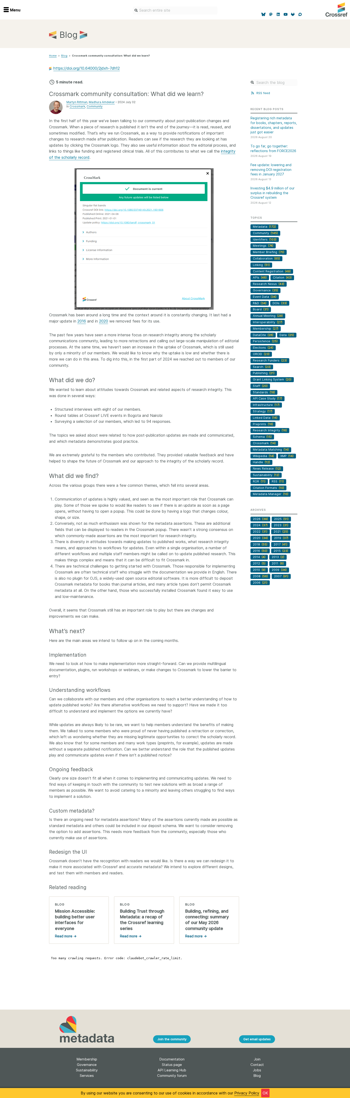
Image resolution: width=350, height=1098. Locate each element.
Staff (260, 386)
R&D (259, 303)
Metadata (264, 226)
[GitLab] (293, 14)
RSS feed (262, 93)
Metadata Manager (270, 494)
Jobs (257, 1070)
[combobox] (175, 10)
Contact (257, 1064)
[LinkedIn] (278, 14)
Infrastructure (266, 405)
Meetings (263, 245)
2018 (260, 544)
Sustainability (266, 475)
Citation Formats (268, 488)
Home (53, 55)
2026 (260, 519)
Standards (264, 392)
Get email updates (257, 1039)
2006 (260, 582)
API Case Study (267, 398)
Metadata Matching (271, 449)
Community (95, 106)
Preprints (263, 424)
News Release (267, 468)
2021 (281, 531)
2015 (281, 551)
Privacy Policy (246, 1093)
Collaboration (266, 258)
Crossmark (77, 106)
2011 (278, 563)
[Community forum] (300, 14)
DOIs (280, 303)
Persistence (265, 341)
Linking (261, 265)
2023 (281, 525)
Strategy (262, 411)
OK (265, 1093)
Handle (261, 462)
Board (261, 309)
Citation (282, 277)
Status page (172, 1064)
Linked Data (265, 417)
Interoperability (267, 322)
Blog (64, 55)
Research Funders (270, 360)
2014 (259, 557)
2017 (280, 544)
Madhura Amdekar (102, 102)
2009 (279, 570)
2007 (281, 576)
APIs (260, 277)
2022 (260, 531)
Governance (265, 290)
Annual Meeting (268, 316)
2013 (278, 557)
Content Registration (272, 271)
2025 (281, 519)
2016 (81, 321)
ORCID (261, 354)
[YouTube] (285, 14)
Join (257, 1059)
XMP (287, 456)
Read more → (65, 936)
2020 (103, 321)
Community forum (172, 1075)
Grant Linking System (272, 379)
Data (287, 335)
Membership (265, 328)
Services (87, 1075)
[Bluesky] (263, 14)
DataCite (263, 335)
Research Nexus (268, 284)
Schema (262, 436)
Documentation (172, 1059)
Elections (263, 347)
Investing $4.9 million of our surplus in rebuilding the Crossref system (272, 192)
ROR (259, 481)
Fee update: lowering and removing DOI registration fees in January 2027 (270, 169)
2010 (259, 570)
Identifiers (264, 239)
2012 (259, 563)
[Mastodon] (271, 14)
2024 (260, 525)
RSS (278, 481)
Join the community (171, 1039)
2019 (281, 538)
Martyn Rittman (76, 102)
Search (262, 367)
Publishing (264, 373)
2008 (260, 576)
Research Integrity (270, 430)
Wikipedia (263, 456)
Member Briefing (268, 252)
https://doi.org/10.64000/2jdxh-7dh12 (86, 68)
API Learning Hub (172, 1070)
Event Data (264, 297)
